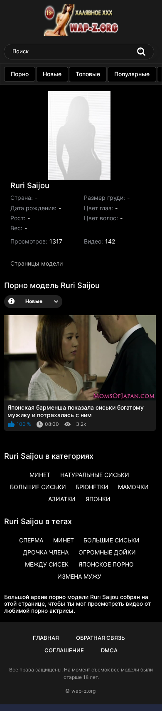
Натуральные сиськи (94, 474)
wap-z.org (83, 691)
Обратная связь (100, 637)
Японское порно (106, 564)
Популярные (132, 73)
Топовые (88, 73)
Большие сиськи (38, 486)
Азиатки (62, 498)
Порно (20, 73)
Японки (98, 498)
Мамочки (133, 486)
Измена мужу (79, 576)
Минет (39, 474)
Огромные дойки (107, 552)
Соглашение (64, 650)
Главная (46, 637)
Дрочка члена (46, 552)
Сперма (31, 540)
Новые (52, 73)
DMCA (109, 650)
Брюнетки (92, 486)
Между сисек (47, 564)
